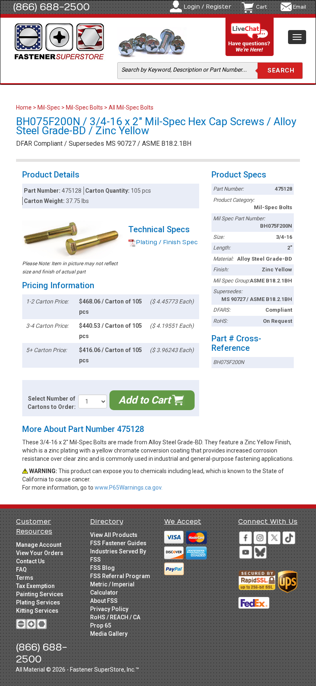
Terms (24, 577)
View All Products (113, 535)
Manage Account (38, 544)
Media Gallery (109, 633)
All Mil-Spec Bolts (131, 107)
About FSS (104, 600)
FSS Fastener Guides (118, 543)
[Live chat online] (249, 37)
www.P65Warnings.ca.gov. (129, 487)
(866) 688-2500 (51, 7)
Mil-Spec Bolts (84, 107)
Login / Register (207, 6)
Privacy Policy (109, 609)
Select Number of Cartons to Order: (52, 402)
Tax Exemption (35, 586)
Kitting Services (37, 610)
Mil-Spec (48, 107)
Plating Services (38, 602)
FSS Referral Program (120, 576)
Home (24, 107)
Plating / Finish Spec (167, 242)
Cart (261, 7)
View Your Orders (39, 553)
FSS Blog (102, 568)
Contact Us (30, 561)
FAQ (21, 569)
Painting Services (39, 594)
